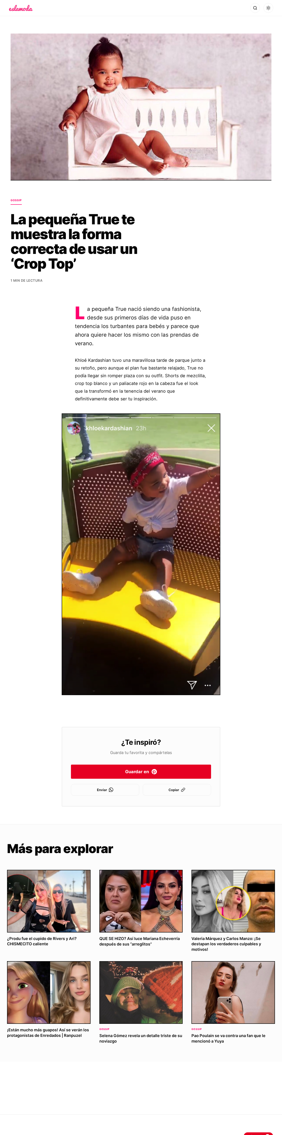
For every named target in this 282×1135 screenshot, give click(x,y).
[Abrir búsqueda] (255, 8)
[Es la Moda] (21, 8)
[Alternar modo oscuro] (268, 8)
